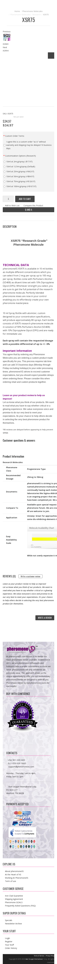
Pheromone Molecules (32, 11)
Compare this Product (33, 205)
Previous (7, 31)
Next (5, 47)
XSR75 (46, 14)
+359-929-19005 (18, 763)
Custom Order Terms (14, 136)
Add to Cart (25, 199)
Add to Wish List (12, 205)
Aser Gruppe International (34, 959)
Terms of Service (39, 956)
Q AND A (28, 209)
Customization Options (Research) (20, 155)
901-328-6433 (19, 760)
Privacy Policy (50, 956)
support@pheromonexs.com (21, 766)
